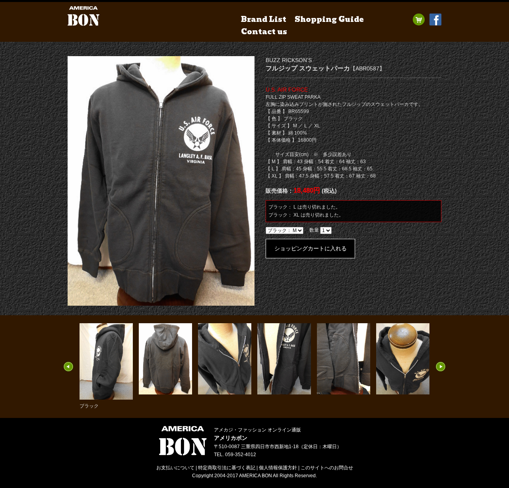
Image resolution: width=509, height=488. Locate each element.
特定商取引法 (226, 467)
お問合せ (327, 467)
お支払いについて (175, 467)
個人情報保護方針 (278, 467)
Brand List (263, 19)
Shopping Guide (329, 19)
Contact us (264, 31)
